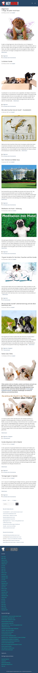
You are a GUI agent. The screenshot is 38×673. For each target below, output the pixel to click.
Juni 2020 (3, 579)
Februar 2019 (4, 588)
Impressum (3, 660)
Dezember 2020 (4, 576)
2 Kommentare (6, 438)
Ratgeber (10, 348)
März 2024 (3, 558)
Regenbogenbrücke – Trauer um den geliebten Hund (13, 520)
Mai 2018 (3, 602)
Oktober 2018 (4, 593)
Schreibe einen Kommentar (9, 57)
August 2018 (3, 597)
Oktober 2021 (4, 563)
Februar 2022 (4, 560)
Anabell (4, 535)
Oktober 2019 (4, 585)
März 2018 (3, 606)
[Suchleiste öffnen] (32, 3)
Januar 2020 (3, 581)
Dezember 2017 (4, 609)
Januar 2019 (3, 590)
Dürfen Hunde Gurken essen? (7, 649)
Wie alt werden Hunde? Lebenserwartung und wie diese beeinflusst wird (18, 304)
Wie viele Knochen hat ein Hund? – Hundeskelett (16, 110)
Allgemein (5, 56)
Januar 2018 (3, 608)
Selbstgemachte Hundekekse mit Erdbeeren (10, 639)
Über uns (3, 666)
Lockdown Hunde (6, 61)
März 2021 (3, 570)
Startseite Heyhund (5, 659)
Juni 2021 (3, 565)
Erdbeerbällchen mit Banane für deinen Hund (10, 641)
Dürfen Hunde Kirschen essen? (9, 527)
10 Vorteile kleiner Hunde (6, 633)
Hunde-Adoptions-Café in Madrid (11, 442)
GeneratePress (28, 671)
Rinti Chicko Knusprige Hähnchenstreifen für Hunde (11, 644)
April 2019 (3, 586)
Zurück (3, 500)
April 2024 (3, 556)
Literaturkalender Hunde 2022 (9, 519)
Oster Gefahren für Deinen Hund (7, 648)
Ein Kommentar (6, 300)
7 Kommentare (6, 350)
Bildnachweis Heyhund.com (6, 664)
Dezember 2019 (4, 583)
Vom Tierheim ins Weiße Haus (10, 160)
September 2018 (4, 595)
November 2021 (4, 562)
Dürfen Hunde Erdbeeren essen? (7, 642)
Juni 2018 (3, 601)
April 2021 (3, 569)
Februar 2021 (4, 572)
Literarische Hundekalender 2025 (9, 513)
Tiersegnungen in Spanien (9, 476)
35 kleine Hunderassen (15, 540)
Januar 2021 (3, 574)
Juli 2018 (3, 599)
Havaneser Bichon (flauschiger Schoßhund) (11, 524)
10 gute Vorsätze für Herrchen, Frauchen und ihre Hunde (19, 257)
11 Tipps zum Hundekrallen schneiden (14, 538)
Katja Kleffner (5, 542)
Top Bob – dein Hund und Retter (9, 526)
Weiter (15, 500)
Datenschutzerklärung (5, 662)
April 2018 (3, 604)
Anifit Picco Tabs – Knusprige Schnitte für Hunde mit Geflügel (13, 637)
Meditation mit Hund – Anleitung (11, 208)
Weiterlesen (4, 52)
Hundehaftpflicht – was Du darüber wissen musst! (13, 511)
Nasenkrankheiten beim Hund (9, 517)
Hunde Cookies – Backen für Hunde (10, 515)
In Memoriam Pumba (7, 522)
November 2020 (4, 577)
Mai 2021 (3, 567)
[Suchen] (17, 504)
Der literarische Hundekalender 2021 (8, 635)
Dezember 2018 (4, 592)
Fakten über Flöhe (7, 354)
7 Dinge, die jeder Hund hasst (10, 10)
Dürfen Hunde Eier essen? (6, 646)
